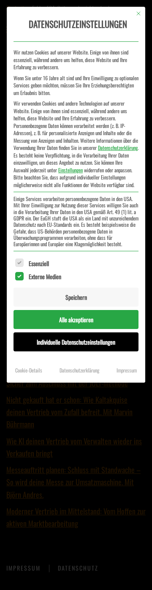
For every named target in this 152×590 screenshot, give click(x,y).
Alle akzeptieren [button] (76, 319)
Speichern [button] (76, 297)
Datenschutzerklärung (118, 148)
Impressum (127, 370)
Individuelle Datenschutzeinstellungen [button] (76, 341)
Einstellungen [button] (70, 170)
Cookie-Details (28, 370)
